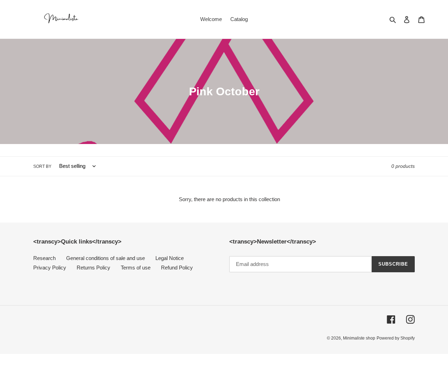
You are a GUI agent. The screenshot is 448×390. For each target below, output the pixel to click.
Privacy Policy (49, 268)
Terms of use (135, 268)
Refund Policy (177, 268)
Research (44, 258)
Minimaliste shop (359, 338)
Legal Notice (169, 258)
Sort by (42, 166)
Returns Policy (93, 268)
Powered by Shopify (396, 338)
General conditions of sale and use (105, 258)
